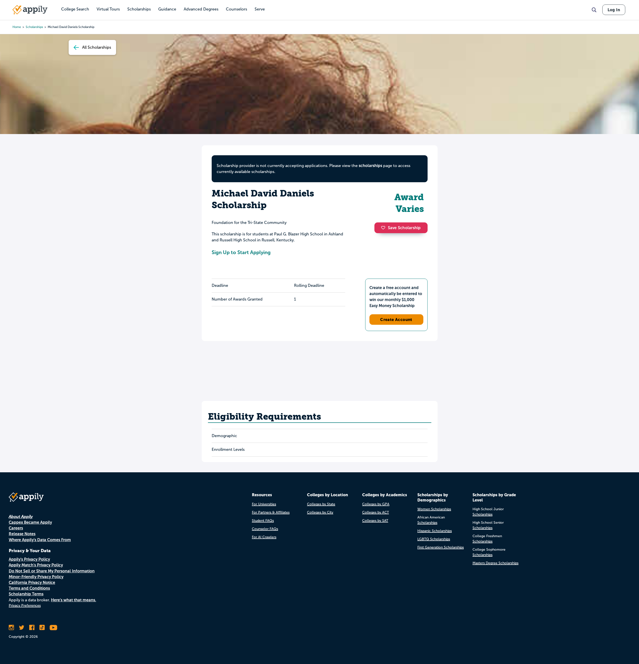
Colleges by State (321, 504)
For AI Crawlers (264, 537)
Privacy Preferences (25, 605)
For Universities (264, 504)
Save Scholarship (404, 228)
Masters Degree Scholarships (495, 563)
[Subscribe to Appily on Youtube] (53, 627)
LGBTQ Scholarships (433, 539)
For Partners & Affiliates (271, 512)
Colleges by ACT (375, 512)
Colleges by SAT (375, 520)
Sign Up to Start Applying (241, 252)
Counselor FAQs (265, 529)
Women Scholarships (434, 509)
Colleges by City (320, 512)
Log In (614, 9)
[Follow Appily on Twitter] (21, 627)
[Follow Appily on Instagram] (11, 627)
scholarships (34, 27)
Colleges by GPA (375, 504)
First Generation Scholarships (440, 547)
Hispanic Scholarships (434, 531)
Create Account (396, 319)
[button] (384, 228)
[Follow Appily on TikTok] (42, 627)
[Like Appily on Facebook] (31, 627)
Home (16, 27)
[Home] (29, 9)
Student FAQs (263, 520)
